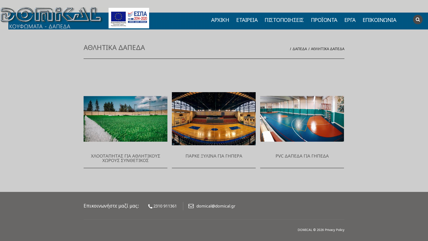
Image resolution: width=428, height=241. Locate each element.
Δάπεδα (299, 48)
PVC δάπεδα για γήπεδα (302, 156)
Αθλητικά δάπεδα (327, 48)
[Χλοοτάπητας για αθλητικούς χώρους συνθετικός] (125, 118)
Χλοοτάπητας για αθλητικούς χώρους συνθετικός (125, 158)
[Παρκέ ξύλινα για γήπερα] (214, 118)
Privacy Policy (334, 230)
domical (305, 230)
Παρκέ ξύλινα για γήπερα (213, 156)
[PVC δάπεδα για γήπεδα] (302, 118)
